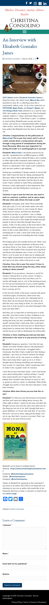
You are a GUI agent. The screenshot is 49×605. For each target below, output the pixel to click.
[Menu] (25, 32)
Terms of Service (30, 602)
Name (6, 553)
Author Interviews (17, 509)
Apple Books (18, 108)
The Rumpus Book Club (12, 111)
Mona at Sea (34, 100)
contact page (11, 493)
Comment (7, 525)
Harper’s (33, 108)
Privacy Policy (17, 602)
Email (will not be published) (15, 564)
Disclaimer (42, 602)
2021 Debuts (8, 97)
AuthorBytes (7, 598)
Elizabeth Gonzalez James (30, 97)
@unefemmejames (17, 476)
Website (6, 574)
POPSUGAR (7, 108)
